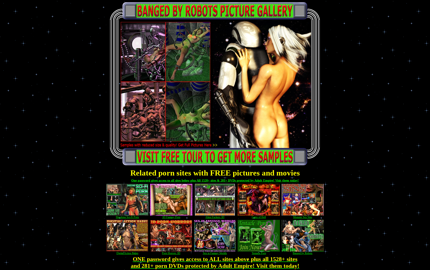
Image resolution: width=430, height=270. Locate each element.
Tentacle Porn (259, 253)
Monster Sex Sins (302, 217)
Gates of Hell (259, 217)
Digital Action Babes (127, 253)
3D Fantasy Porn (171, 217)
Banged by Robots (302, 253)
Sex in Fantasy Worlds (215, 253)
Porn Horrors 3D (171, 253)
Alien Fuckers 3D (214, 217)
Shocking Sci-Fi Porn (127, 217)
